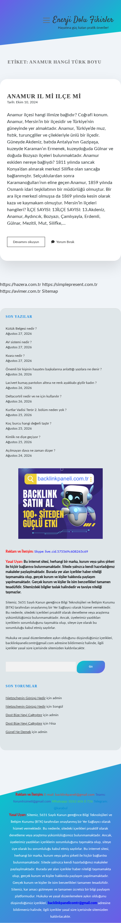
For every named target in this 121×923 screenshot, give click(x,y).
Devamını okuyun (29, 243)
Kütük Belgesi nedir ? (21, 328)
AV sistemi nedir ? (19, 342)
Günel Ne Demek (18, 732)
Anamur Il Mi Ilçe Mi (44, 96)
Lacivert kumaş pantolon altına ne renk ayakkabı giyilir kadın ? (51, 382)
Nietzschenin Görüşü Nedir (26, 698)
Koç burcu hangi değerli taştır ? (28, 423)
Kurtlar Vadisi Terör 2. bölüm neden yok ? (36, 410)
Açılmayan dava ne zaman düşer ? (30, 450)
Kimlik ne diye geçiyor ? (23, 437)
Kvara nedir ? (15, 355)
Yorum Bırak (65, 242)
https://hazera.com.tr (20, 284)
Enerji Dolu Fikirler (83, 20)
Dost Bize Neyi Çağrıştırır (24, 715)
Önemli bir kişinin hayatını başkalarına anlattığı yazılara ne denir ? (54, 369)
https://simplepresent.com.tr (70, 284)
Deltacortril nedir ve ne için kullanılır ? (33, 396)
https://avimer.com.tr (20, 291)
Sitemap (50, 291)
